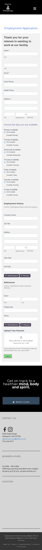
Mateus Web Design (30, 538)
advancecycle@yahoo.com (14, 439)
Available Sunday (12, 195)
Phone (6, 316)
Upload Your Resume (14, 331)
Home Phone (9, 82)
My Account (22, 546)
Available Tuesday (12, 145)
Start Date (7, 258)
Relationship (8, 307)
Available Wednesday (13, 155)
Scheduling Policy (24, 544)
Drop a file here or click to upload (21, 341)
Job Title (7, 224)
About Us (6, 544)
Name (7, 50)
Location (14, 544)
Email (6, 73)
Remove (26, 276)
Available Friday (11, 175)
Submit (7, 356)
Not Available (10, 132)
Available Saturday (12, 185)
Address (7, 99)
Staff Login (21, 540)
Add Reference (12, 325)
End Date (7, 267)
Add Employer (12, 276)
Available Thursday (12, 165)
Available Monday (12, 135)
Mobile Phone (9, 90)
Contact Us (35, 544)
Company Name (10, 215)
